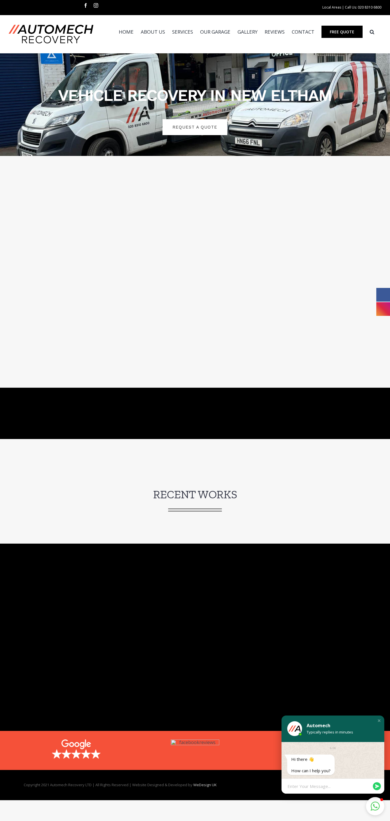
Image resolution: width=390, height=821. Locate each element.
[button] (372, 31)
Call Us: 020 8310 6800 (363, 7)
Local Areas (331, 7)
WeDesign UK (205, 784)
